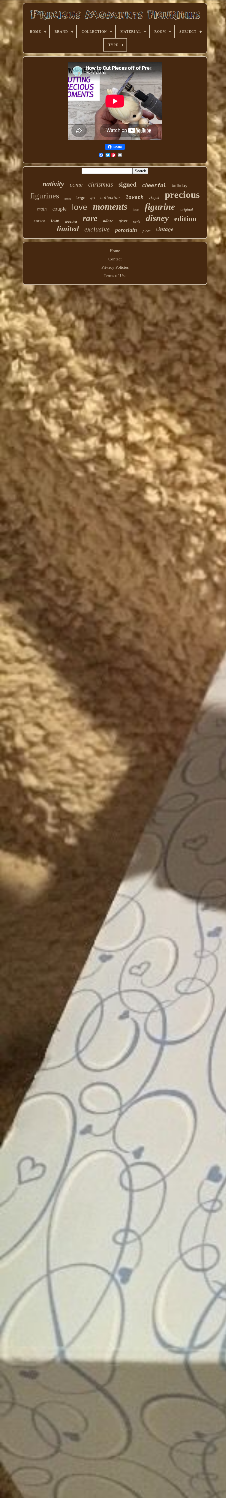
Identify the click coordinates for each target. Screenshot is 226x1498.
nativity (53, 184)
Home (115, 251)
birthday (179, 185)
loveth (134, 197)
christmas (100, 184)
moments (110, 206)
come (76, 184)
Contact (115, 259)
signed (127, 184)
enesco (39, 221)
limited (68, 228)
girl (92, 198)
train (42, 209)
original (187, 210)
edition (185, 219)
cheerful (154, 185)
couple (59, 209)
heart (136, 210)
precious (182, 194)
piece (146, 231)
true (55, 220)
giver (123, 220)
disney (157, 218)
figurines (44, 195)
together (71, 221)
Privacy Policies (115, 267)
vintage (164, 229)
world (136, 221)
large (80, 198)
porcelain (126, 230)
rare (90, 218)
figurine (160, 207)
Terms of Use (115, 275)
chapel (154, 197)
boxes (67, 198)
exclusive (97, 229)
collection (110, 197)
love (79, 207)
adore (108, 221)
